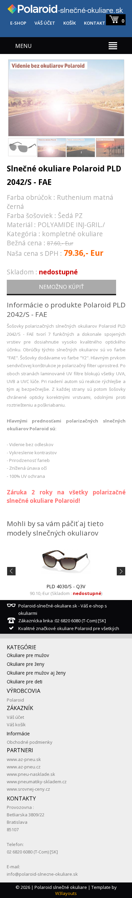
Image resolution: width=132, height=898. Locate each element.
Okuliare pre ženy (25, 664)
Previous (16, 97)
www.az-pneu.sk (24, 759)
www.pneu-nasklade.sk (31, 774)
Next (117, 97)
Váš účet (15, 717)
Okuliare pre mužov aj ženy (36, 673)
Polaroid (15, 700)
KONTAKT (94, 23)
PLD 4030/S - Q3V (66, 586)
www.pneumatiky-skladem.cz (37, 782)
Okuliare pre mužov (28, 655)
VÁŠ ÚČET (45, 23)
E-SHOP (18, 23)
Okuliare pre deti (24, 681)
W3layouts (66, 893)
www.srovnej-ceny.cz (28, 789)
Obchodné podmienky (29, 742)
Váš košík (16, 725)
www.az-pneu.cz (24, 767)
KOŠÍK (69, 23)
